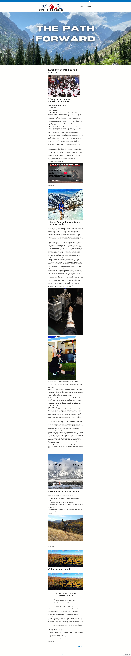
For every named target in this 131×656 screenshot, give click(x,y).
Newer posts (80, 646)
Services (81, 8)
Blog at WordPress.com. (65, 654)
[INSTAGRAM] (91, 1)
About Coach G (82, 6)
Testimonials (89, 6)
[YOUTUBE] (89, 1)
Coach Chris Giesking (51, 10)
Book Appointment (88, 8)
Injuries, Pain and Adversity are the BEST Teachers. (64, 223)
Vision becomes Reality (60, 569)
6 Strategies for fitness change (63, 491)
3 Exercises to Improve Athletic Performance (59, 100)
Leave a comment (51, 185)
